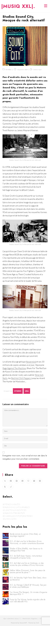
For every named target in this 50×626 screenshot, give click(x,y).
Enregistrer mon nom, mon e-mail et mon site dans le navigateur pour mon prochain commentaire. (25, 457)
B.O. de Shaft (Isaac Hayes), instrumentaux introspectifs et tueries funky (26, 556)
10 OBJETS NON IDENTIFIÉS (14, 510)
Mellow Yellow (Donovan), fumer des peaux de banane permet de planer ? (27, 571)
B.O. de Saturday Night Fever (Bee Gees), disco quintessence (28, 578)
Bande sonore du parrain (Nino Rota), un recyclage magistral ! (25, 535)
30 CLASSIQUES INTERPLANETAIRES (17, 516)
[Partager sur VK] (34, 481)
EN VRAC (9, 69)
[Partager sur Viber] (28, 481)
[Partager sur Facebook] (10, 481)
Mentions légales (30, 618)
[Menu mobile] (46, 6)
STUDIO (17, 391)
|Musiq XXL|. (18, 6)
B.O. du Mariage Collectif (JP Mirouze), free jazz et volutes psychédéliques (28, 586)
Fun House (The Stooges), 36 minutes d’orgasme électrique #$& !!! (28, 593)
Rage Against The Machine (14, 368)
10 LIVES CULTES (9, 519)
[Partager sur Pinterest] (16, 481)
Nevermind (31, 361)
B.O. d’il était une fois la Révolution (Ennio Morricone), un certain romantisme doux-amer (27, 542)
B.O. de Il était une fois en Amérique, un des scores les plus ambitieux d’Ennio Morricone (27, 564)
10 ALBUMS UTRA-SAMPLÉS (14, 513)
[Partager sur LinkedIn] (22, 481)
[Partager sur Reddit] (40, 481)
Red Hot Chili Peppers (21, 378)
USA (27, 391)
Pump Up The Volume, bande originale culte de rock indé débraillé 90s (27, 600)
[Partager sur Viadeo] (10, 486)
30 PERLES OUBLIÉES (11, 504)
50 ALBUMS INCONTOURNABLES (16, 507)
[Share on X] (5, 481)
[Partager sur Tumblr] (5, 486)
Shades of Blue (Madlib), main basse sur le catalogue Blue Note (26, 549)
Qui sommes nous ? (12, 618)
